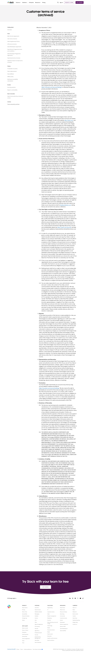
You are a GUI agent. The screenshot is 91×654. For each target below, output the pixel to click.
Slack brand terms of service (13, 58)
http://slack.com (68, 120)
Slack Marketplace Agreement (14, 46)
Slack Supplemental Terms (13, 41)
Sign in (61, 2)
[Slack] (10, 2)
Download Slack (10, 649)
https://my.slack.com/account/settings (51, 87)
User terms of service (12, 38)
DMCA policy (10, 76)
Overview (9, 29)
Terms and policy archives (13, 104)
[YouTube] (80, 598)
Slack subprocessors (12, 71)
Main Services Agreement (13, 36)
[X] (77, 598)
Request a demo (69, 2)
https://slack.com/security (64, 227)
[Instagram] (72, 598)
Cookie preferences (28, 649)
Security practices (11, 87)
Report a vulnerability (12, 90)
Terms (21, 649)
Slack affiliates (10, 74)
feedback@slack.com (65, 205)
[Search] (58, 2)
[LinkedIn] (70, 598)
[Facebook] (75, 598)
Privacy (17, 649)
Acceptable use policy (12, 68)
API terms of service (12, 44)
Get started (80, 2)
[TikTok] (83, 598)
